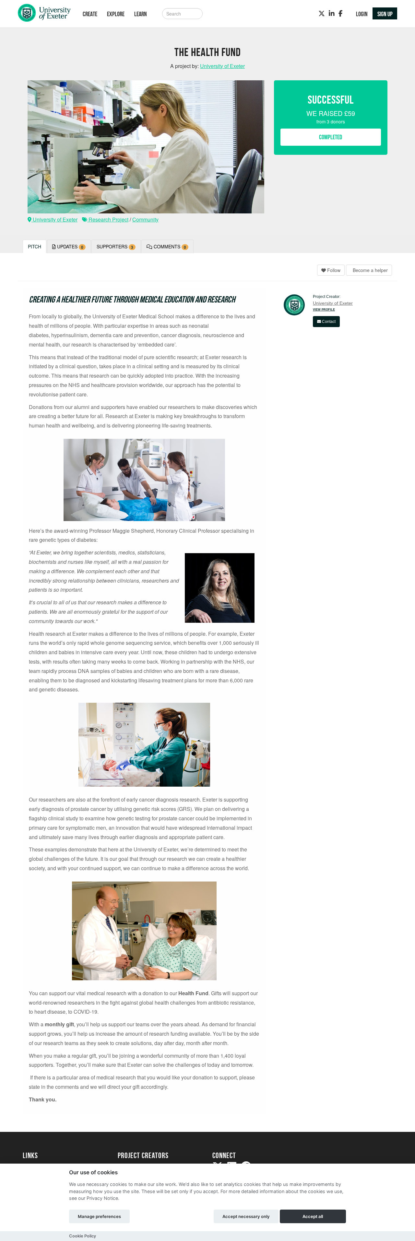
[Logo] (44, 14)
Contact (328, 321)
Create (90, 13)
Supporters (115, 246)
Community (145, 219)
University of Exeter (54, 219)
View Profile (324, 309)
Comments (169, 246)
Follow (333, 270)
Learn (140, 13)
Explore (115, 13)
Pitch (34, 246)
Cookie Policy (82, 1236)
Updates (69, 246)
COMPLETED (330, 137)
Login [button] (362, 13)
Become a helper (369, 270)
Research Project (107, 219)
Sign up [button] (385, 13)
